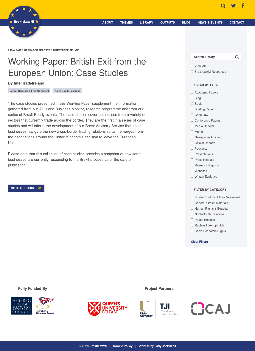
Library (146, 22)
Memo (199, 131)
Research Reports (207, 165)
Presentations (204, 154)
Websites (201, 171)
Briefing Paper (204, 109)
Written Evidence (206, 176)
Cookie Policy (123, 346)
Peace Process (205, 219)
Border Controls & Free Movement (217, 197)
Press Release (204, 159)
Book (198, 103)
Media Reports (204, 126)
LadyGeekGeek (165, 346)
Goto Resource (24, 188)
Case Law (201, 115)
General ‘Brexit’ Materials (211, 203)
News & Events (210, 22)
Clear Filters (199, 241)
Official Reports (205, 143)
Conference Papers (207, 120)
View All (200, 66)
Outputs (167, 22)
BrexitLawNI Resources (210, 71)
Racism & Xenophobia (209, 225)
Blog (186, 22)
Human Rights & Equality (211, 208)
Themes (126, 22)
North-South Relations (209, 214)
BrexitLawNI (98, 346)
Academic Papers (206, 92)
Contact (237, 22)
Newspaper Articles (208, 137)
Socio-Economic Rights (210, 231)
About (107, 22)
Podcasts (201, 148)
